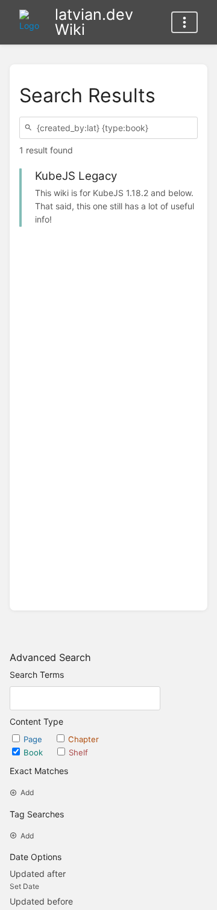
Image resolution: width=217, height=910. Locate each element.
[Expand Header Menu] (184, 22)
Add (27, 792)
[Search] (30, 128)
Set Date (24, 886)
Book (34, 752)
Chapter (83, 739)
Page (34, 739)
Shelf (78, 752)
